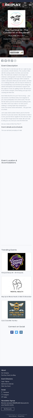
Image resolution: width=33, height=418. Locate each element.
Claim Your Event (5, 386)
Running (15, 46)
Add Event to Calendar (7, 384)
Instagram (6, 394)
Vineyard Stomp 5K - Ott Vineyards (12, 273)
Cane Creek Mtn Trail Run (9, 321)
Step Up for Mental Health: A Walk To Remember (16, 297)
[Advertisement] (16, 147)
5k (19, 46)
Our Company (5, 373)
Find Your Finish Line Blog (8, 375)
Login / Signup (5, 381)
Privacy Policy (21, 416)
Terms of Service (13, 416)
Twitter (5, 397)
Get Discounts (8, 409)
